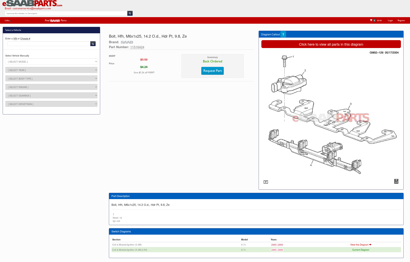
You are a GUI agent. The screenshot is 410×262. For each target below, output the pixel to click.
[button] (56, 20)
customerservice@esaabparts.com (32, 8)
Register (401, 20)
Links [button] (7, 20)
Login (390, 20)
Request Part (212, 70)
